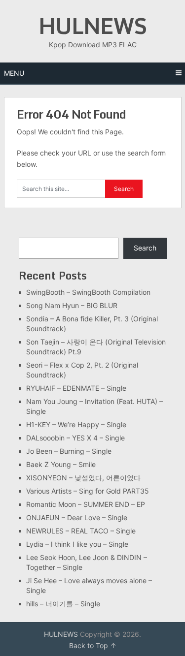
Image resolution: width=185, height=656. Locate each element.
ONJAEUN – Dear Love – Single (76, 517)
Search (145, 248)
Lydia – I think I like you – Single (77, 544)
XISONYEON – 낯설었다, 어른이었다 (83, 477)
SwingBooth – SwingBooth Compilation (88, 292)
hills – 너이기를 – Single (63, 603)
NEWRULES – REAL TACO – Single (81, 531)
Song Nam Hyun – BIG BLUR (71, 305)
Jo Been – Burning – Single (68, 451)
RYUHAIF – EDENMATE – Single (76, 388)
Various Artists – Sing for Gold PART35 (87, 491)
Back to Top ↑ (92, 645)
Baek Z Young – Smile (61, 464)
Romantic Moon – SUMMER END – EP (85, 504)
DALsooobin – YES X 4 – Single (75, 438)
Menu (14, 73)
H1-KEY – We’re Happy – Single (76, 424)
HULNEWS (92, 25)
